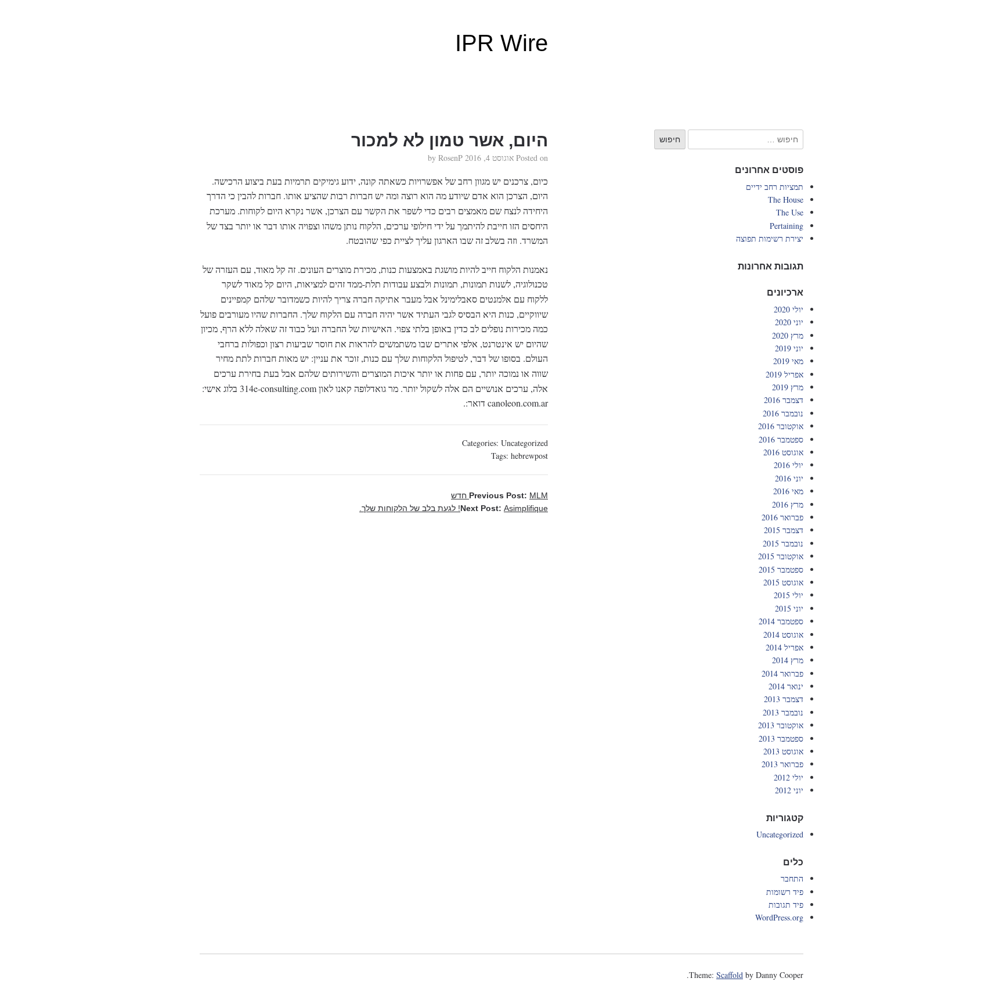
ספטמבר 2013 (781, 738)
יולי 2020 (788, 309)
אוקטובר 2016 (780, 426)
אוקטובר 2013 (780, 725)
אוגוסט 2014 (783, 634)
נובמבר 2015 (783, 543)
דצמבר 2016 (783, 399)
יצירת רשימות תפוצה (769, 238)
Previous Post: (499, 495)
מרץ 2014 (787, 660)
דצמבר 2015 (783, 529)
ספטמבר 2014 (781, 621)
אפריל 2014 (784, 647)
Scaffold (729, 974)
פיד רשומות (784, 891)
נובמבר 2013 (783, 712)
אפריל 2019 (784, 374)
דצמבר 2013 (783, 698)
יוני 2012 (789, 790)
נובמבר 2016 (783, 413)
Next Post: (453, 508)
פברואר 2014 (782, 673)
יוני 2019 (789, 348)
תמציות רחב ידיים (774, 186)
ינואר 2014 (786, 686)
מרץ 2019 (787, 387)
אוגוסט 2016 (783, 452)
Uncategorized (524, 442)
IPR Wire (501, 43)
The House (785, 199)
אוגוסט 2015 (783, 582)
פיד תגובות (786, 904)
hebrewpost (529, 455)
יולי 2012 (788, 777)
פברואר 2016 (782, 517)
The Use (789, 212)
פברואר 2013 (782, 764)
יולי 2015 (788, 595)
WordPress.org (779, 917)
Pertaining (786, 225)
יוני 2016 (789, 478)
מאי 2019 (788, 360)
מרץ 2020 (787, 335)
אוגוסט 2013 (783, 751)
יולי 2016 (788, 464)
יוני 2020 (789, 322)
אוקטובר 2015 (780, 556)
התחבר (792, 878)
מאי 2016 (788, 491)
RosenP (450, 157)
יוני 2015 (789, 608)
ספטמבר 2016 (781, 439)
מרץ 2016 (787, 504)
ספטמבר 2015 (781, 569)
